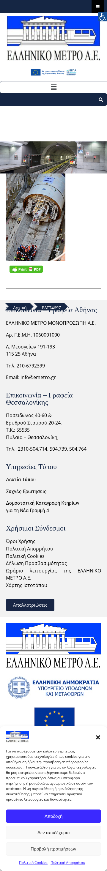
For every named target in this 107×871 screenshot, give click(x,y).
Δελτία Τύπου (21, 479)
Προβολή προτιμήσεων (53, 848)
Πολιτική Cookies (33, 862)
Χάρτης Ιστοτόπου (26, 585)
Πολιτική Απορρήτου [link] (29, 548)
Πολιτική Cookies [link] (25, 556)
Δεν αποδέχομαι (53, 832)
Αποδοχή (53, 816)
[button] (98, 737)
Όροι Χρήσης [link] (20, 541)
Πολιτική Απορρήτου (68, 862)
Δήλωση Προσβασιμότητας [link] (36, 563)
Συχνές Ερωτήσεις (26, 491)
